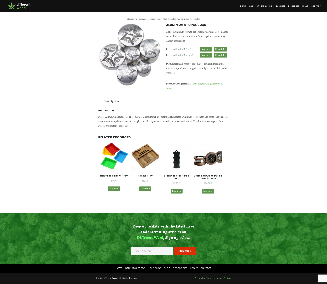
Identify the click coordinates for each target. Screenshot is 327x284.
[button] (185, 251)
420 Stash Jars (170, 18)
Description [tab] (111, 101)
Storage (158, 18)
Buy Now (205, 49)
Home (130, 18)
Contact (227, 278)
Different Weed (19, 5)
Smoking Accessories (144, 18)
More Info (220, 49)
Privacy (198, 278)
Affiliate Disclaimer (212, 278)
